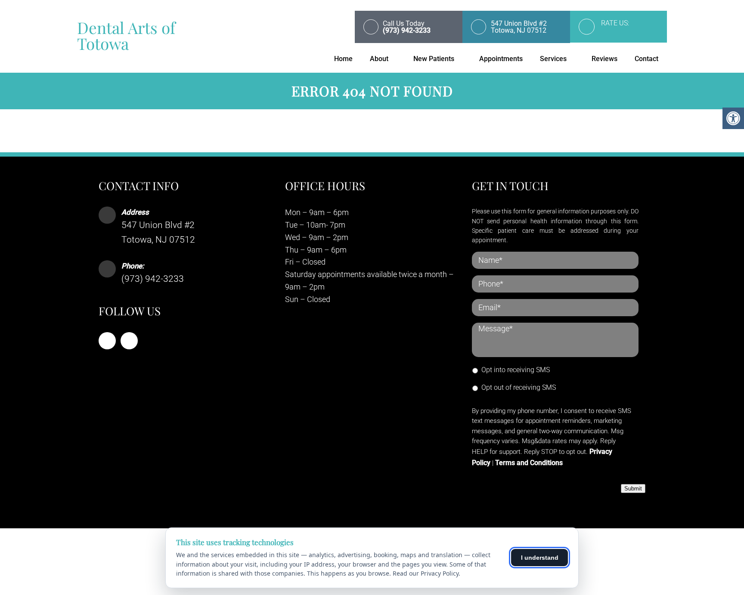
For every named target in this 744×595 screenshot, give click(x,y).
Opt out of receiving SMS (518, 387)
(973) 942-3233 (152, 279)
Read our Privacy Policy (426, 573)
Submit (633, 488)
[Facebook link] (107, 340)
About (379, 59)
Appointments (501, 59)
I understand (539, 557)
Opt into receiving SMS (515, 370)
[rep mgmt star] (626, 32)
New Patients (433, 59)
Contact (646, 59)
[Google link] (129, 340)
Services (553, 59)
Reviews (604, 59)
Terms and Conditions (529, 463)
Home (343, 59)
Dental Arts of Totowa (126, 35)
